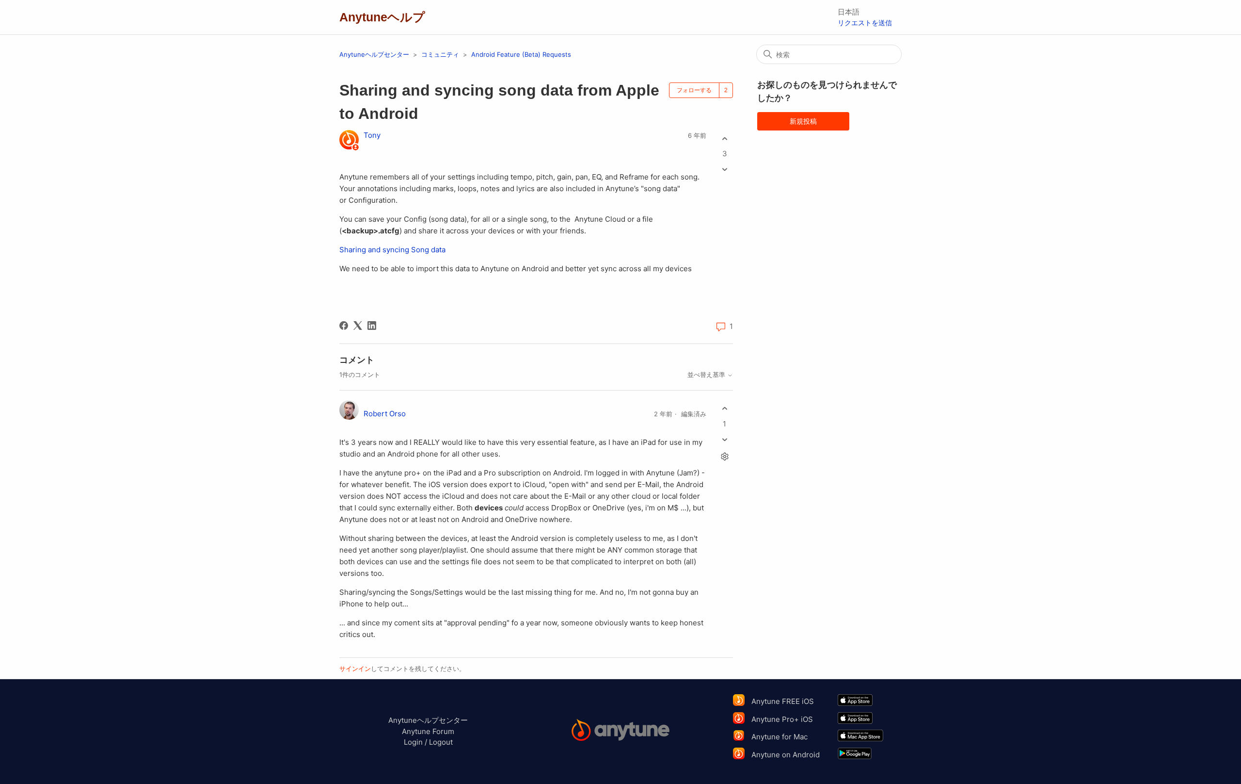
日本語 (848, 12)
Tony (372, 135)
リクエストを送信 (865, 22)
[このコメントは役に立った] (724, 408)
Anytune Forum (428, 731)
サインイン (355, 668)
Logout (441, 742)
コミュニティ (440, 54)
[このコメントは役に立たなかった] (724, 439)
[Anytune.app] (620, 731)
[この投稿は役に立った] (724, 138)
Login (413, 742)
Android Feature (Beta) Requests (521, 54)
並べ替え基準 (707, 374)
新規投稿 (803, 121)
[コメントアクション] (724, 456)
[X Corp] (357, 325)
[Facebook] (343, 325)
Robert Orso (385, 413)
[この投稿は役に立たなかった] (724, 169)
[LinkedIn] (371, 325)
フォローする (694, 90)
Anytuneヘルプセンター (374, 54)
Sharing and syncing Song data (392, 249)
